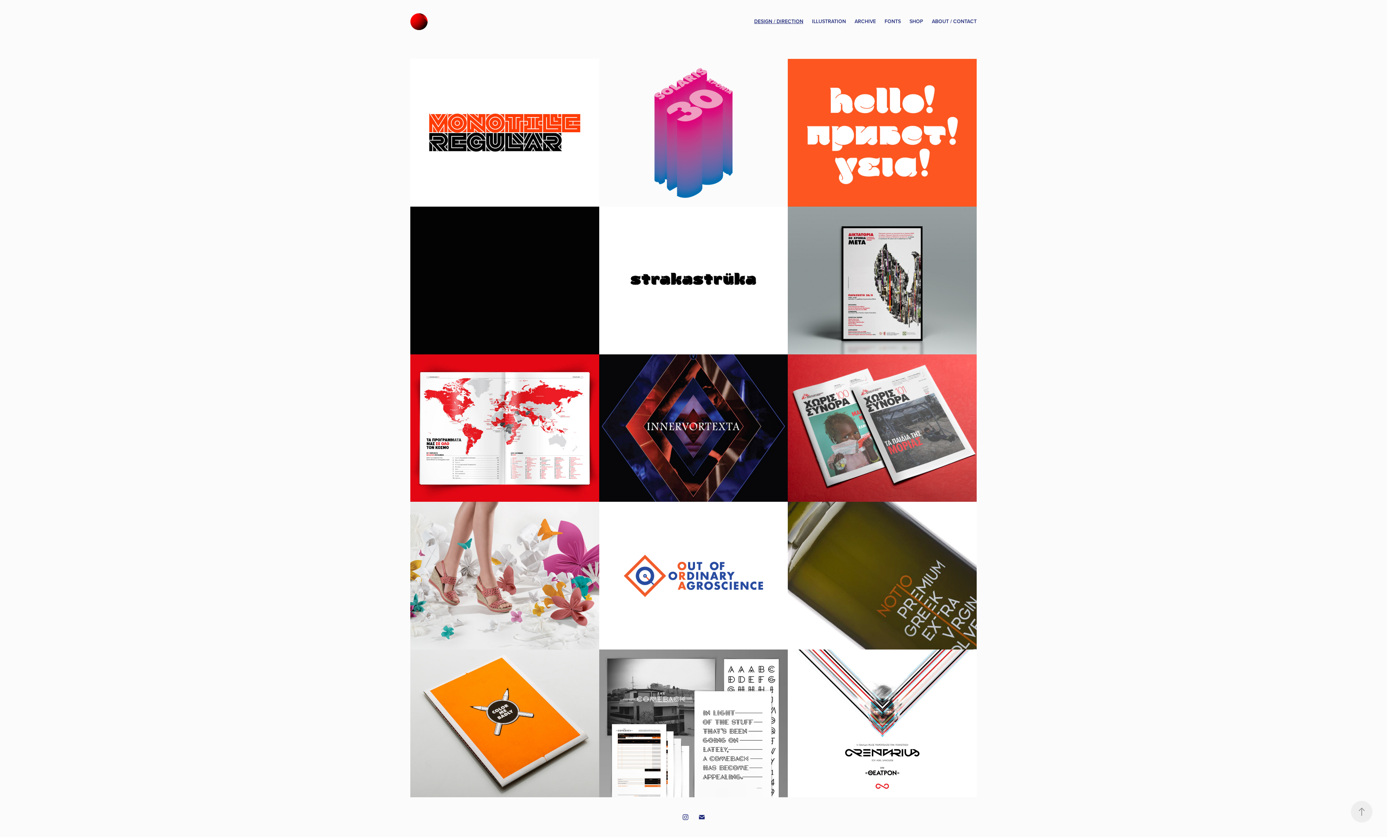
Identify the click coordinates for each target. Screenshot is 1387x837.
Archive (865, 21)
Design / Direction (778, 21)
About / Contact (954, 21)
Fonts (893, 21)
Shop (916, 21)
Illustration (829, 21)
